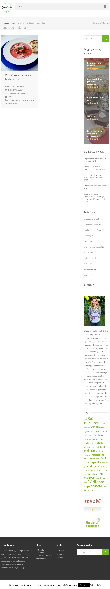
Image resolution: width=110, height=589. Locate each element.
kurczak (95, 447)
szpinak (98, 470)
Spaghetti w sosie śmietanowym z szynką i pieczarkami (94, 196)
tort (101, 474)
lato (102, 446)
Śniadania (90, 258)
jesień (93, 443)
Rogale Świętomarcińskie (94, 159)
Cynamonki (88, 186)
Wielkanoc (96, 482)
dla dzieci (98, 435)
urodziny (100, 477)
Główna (105, 23)
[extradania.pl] (6, 8)
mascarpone (98, 454)
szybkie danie (91, 474)
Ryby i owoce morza (94, 247)
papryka (95, 462)
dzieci (101, 439)
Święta (96, 486)
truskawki (89, 477)
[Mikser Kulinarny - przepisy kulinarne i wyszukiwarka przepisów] (96, 522)
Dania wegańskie (93, 224)
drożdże (87, 439)
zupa (15, 104)
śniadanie (89, 490)
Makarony (90, 241)
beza (85, 419)
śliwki (105, 487)
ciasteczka (87, 427)
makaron (90, 451)
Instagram (60, 554)
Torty (88, 264)
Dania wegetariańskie (94, 230)
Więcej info (95, 585)
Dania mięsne (91, 219)
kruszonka (87, 447)
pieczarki (105, 463)
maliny (99, 451)
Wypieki (90, 269)
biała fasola (13, 100)
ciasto (95, 427)
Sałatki (89, 252)
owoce (86, 462)
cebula (104, 423)
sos (92, 470)
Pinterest (59, 557)
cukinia (103, 427)
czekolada (100, 431)
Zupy (9, 97)
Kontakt (40, 550)
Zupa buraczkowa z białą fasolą (18, 77)
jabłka (86, 443)
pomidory (90, 466)
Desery (89, 236)
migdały (86, 458)
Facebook (60, 551)
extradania (19, 87)
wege (86, 482)
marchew (87, 455)
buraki (8, 104)
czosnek (87, 435)
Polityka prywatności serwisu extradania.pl (44, 555)
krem (100, 442)
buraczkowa (27, 100)
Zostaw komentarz (17, 93)
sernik (87, 470)
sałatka (100, 466)
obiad (103, 458)
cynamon (88, 431)
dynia (94, 439)
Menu (21, 6)
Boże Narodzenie (92, 420)
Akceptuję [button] (84, 585)
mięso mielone (95, 458)
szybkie (104, 470)
